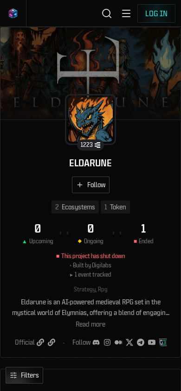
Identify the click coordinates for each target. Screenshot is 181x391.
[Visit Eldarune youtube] (151, 342)
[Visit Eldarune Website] (40, 342)
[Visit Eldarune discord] (96, 342)
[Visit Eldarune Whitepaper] (51, 342)
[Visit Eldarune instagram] (107, 342)
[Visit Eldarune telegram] (140, 342)
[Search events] (106, 13)
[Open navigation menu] (126, 13)
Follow (96, 184)
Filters (30, 375)
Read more (90, 324)
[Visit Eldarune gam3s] (163, 342)
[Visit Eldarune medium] (118, 342)
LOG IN (156, 13)
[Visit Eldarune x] (129, 342)
